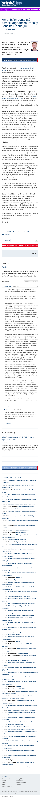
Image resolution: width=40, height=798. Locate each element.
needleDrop (19, 577)
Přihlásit (4, 267)
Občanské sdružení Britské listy (20, 791)
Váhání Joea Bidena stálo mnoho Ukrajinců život (21, 722)
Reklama (4, 784)
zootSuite (18, 686)
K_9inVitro (18, 509)
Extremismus (5, 234)
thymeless (18, 760)
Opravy (3, 782)
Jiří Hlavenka (11, 532)
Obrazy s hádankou (23, 653)
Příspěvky (18, 784)
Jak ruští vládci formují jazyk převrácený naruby (21, 729)
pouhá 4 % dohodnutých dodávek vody (19, 97)
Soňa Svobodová (12, 653)
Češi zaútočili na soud (14, 634)
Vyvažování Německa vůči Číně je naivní (19, 596)
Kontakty (4, 780)
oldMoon (18, 641)
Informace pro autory (21, 782)
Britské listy (16, 3)
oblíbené (35, 281)
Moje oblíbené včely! (20, 532)
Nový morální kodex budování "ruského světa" (20, 727)
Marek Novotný (8, 410)
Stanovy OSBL (19, 779)
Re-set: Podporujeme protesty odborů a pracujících (21, 710)
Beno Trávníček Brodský (14, 655)
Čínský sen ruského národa (15, 724)
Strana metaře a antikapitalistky (25, 506)
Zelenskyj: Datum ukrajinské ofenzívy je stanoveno (21, 632)
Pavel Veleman (12, 700)
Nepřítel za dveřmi (21, 542)
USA (28, 232)
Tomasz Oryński (12, 689)
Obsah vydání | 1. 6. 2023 (11, 477)
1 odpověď (9, 406)
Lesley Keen (11, 509)
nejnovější (28, 281)
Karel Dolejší (11, 29)
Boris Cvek (11, 490)
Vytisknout (7, 240)
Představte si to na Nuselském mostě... (18, 530)
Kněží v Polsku (21, 689)
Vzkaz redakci (19, 780)
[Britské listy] (20, 60)
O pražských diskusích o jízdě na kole (18, 660)
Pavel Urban (7, 286)
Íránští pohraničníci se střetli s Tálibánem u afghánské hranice (18, 438)
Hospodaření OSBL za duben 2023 (17, 539)
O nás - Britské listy (6, 779)
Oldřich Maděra (12, 648)
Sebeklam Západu (13, 580)
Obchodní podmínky (7, 786)
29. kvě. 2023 (15, 286)
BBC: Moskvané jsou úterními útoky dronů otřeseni (21, 603)
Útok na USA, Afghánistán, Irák (16, 232)
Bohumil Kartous (12, 506)
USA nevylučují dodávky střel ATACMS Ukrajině (21, 615)
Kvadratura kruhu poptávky (22, 767)
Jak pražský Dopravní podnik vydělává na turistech (21, 504)
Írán (6, 232)
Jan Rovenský (11, 535)
